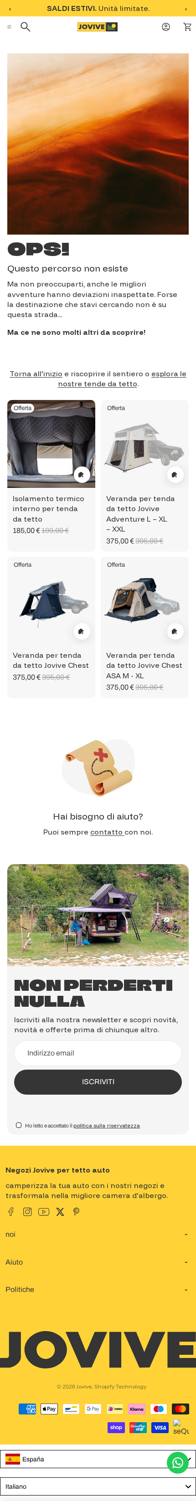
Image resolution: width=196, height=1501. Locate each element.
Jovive (84, 1386)
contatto (107, 831)
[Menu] (10, 26)
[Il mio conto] (167, 27)
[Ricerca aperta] (26, 27)
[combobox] (98, 1459)
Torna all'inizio (36, 373)
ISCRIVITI (98, 1082)
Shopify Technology (120, 1386)
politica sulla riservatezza (106, 1125)
